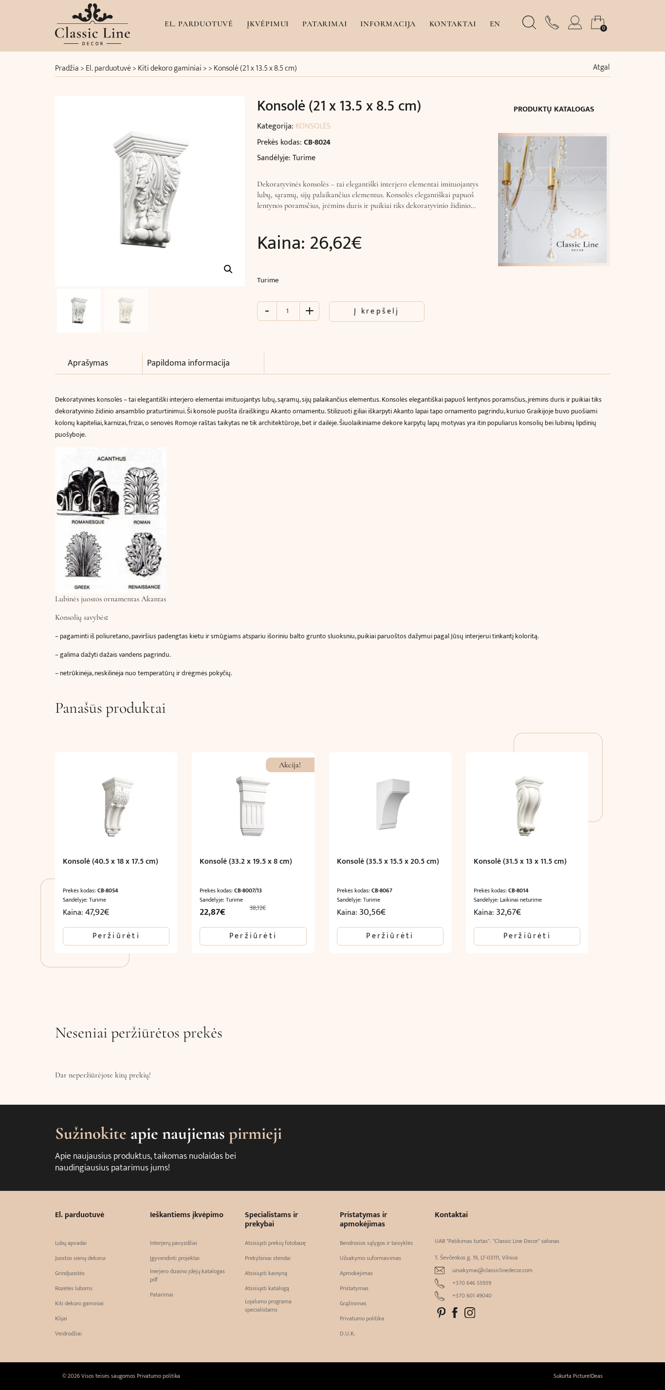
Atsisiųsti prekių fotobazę (275, 1243)
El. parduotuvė (199, 24)
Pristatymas (354, 1288)
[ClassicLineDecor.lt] (92, 43)
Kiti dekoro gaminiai (170, 68)
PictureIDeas (588, 1376)
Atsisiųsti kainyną (266, 1273)
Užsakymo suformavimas (370, 1258)
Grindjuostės (70, 1273)
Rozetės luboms (73, 1288)
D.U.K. (347, 1334)
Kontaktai (452, 24)
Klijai (61, 1319)
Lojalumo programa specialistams (268, 1305)
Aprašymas (88, 363)
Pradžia (67, 68)
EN (495, 24)
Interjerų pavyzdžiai (173, 1243)
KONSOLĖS (313, 126)
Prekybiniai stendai (268, 1258)
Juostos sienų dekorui (80, 1258)
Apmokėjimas (356, 1273)
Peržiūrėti (116, 936)
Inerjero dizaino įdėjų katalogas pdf (187, 1275)
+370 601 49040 (472, 1296)
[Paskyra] (576, 27)
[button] (228, 269)
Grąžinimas (353, 1303)
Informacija (388, 24)
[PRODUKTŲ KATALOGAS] (554, 194)
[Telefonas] (553, 27)
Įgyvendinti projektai (175, 1258)
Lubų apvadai (71, 1243)
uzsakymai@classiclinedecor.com (492, 1270)
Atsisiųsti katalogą (267, 1288)
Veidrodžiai (68, 1334)
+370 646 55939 (471, 1283)
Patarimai (324, 24)
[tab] (105, 363)
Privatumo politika (362, 1319)
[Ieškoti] (530, 27)
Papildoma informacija (188, 363)
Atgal (601, 67)
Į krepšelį (376, 311)
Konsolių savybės (80, 617)
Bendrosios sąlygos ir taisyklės (376, 1243)
